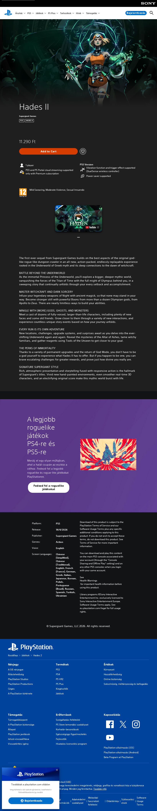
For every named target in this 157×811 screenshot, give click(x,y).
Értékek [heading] (109, 664)
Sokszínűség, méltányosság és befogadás (126, 684)
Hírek (78, 13)
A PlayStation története (20, 693)
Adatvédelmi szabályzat (78, 801)
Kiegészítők (62, 688)
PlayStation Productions (20, 684)
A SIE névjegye (15, 669)
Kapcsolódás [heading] (112, 714)
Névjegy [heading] (13, 664)
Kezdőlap (13, 655)
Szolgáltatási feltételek (68, 719)
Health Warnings (88, 580)
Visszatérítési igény (18, 743)
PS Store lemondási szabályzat (72, 724)
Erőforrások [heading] (63, 714)
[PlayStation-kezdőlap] (8, 13)
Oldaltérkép (112, 801)
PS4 (58, 674)
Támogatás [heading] (15, 714)
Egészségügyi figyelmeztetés (71, 734)
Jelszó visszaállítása (18, 739)
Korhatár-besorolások (67, 729)
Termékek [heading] (62, 664)
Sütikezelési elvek (127, 801)
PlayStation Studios (18, 679)
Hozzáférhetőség (113, 674)
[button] (78, 218)
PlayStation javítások (19, 734)
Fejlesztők (61, 739)
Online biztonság (113, 679)
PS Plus (51, 13)
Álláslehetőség (16, 674)
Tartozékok (65, 13)
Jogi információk (63, 801)
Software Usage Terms (141, 801)
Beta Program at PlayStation (118, 757)
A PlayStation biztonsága (21, 724)
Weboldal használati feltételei (93, 801)
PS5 (29, 13)
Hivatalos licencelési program (71, 743)
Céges (11, 688)
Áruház (19, 13)
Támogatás (91, 13)
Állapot (12, 729)
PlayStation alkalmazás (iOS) (119, 747)
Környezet (109, 669)
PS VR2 (59, 679)
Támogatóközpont (17, 719)
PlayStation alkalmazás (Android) (121, 752)
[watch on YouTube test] (92, 227)
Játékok (39, 13)
